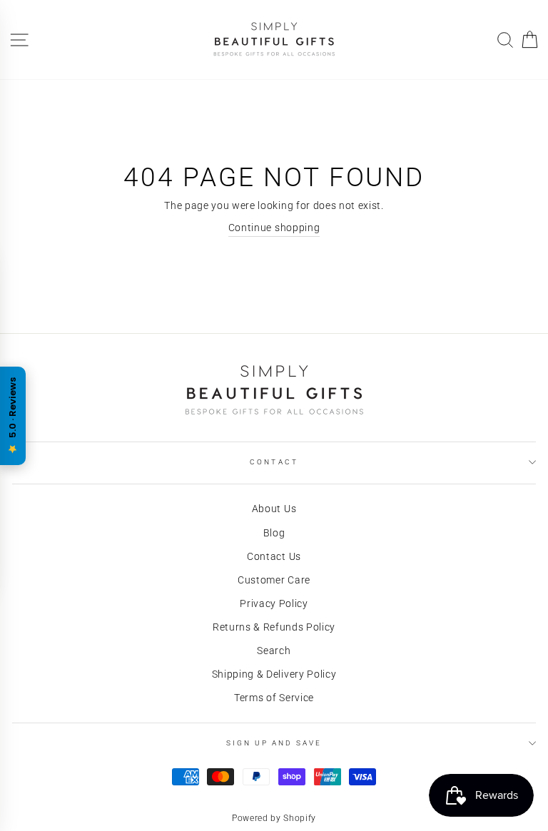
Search (273, 650)
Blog (274, 533)
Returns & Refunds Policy (274, 627)
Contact (274, 462)
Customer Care (274, 580)
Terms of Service (274, 697)
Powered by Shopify (274, 818)
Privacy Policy (274, 603)
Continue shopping (274, 227)
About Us (274, 508)
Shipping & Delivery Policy (274, 674)
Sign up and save (274, 743)
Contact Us (274, 556)
